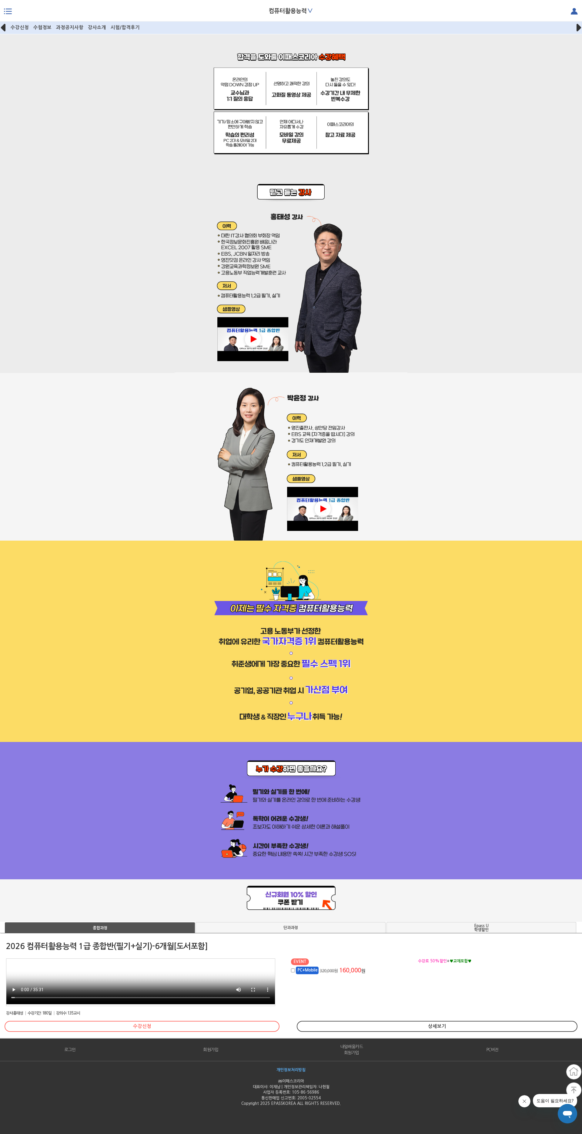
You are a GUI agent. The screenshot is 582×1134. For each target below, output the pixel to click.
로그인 (70, 1050)
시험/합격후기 (125, 27)
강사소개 (97, 27)
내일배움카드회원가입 (351, 1050)
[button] (4, 28)
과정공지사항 (69, 27)
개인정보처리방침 (291, 1070)
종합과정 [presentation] (100, 928)
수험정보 (42, 27)
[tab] (100, 927)
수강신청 (20, 27)
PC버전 (493, 1050)
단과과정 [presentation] (290, 928)
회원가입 (210, 1050)
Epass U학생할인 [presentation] (481, 928)
